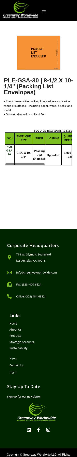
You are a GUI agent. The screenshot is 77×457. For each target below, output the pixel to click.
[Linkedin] (28, 429)
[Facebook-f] (38, 429)
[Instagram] (48, 429)
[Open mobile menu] (44, 12)
